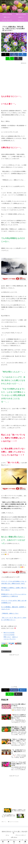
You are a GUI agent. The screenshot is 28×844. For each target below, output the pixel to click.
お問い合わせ (14, 837)
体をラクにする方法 (9, 632)
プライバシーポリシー (20, 835)
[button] (18, 58)
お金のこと (15, 637)
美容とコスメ (7, 637)
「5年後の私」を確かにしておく (10, 613)
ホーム (7, 835)
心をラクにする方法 (9, 634)
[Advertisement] (14, 79)
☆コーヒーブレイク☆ (10, 639)
